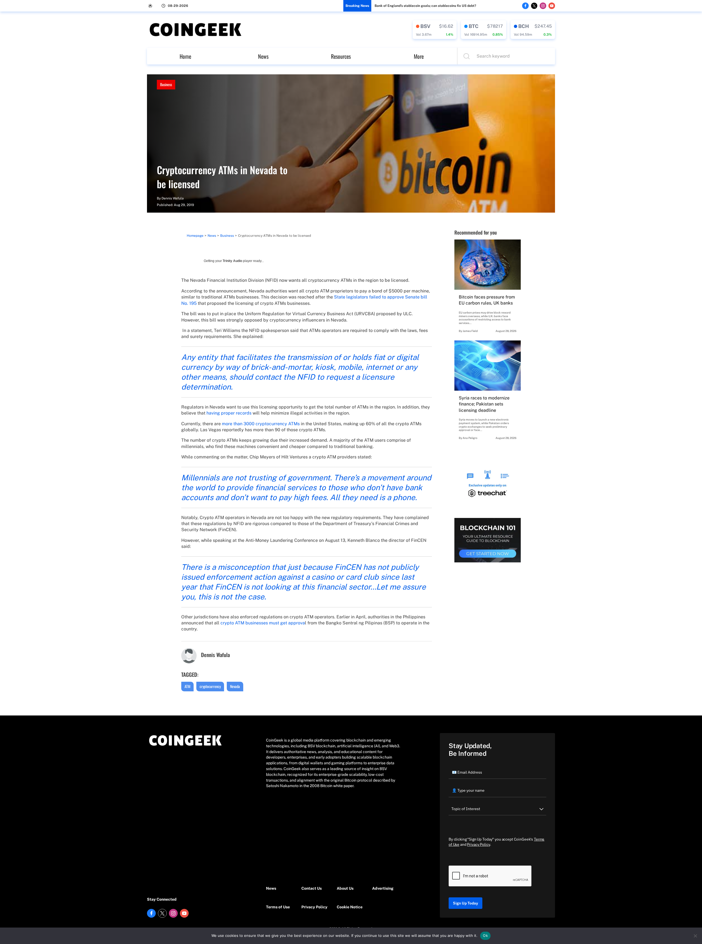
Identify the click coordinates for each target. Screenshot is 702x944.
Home (185, 56)
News (263, 56)
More (419, 56)
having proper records (228, 413)
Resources (341, 56)
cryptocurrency (210, 686)
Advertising (383, 888)
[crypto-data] (435, 29)
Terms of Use (278, 907)
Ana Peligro (470, 437)
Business (166, 84)
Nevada (235, 686)
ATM (187, 686)
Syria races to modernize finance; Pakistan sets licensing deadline (484, 404)
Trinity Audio (232, 261)
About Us (345, 888)
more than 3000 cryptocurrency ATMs (261, 423)
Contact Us (311, 888)
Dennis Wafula (173, 198)
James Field (470, 330)
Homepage (195, 236)
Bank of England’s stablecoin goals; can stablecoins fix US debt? (425, 6)
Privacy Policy (314, 907)
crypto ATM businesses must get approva (262, 622)
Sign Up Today (465, 903)
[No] (695, 936)
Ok (485, 935)
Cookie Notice (350, 907)
